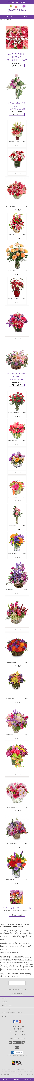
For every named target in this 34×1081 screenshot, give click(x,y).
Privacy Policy (5, 1074)
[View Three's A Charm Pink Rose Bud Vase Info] (17, 514)
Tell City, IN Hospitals (26, 1069)
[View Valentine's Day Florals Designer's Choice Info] (17, 37)
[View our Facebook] (14, 1022)
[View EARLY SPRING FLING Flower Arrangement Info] (17, 458)
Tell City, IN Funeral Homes (9, 1069)
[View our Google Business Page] (17, 1022)
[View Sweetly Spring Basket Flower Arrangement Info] (17, 828)
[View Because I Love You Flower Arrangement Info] (17, 288)
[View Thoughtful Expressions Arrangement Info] (17, 792)
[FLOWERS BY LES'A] (17, 12)
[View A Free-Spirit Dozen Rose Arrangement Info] (17, 255)
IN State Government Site (24, 1072)
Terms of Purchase (17, 1074)
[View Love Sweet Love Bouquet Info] (17, 430)
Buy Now (17, 65)
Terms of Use (29, 1074)
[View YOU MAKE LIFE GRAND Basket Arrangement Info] (17, 647)
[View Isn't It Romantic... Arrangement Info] (17, 189)
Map (18, 1079)
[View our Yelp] (20, 1022)
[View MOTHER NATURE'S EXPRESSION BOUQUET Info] (17, 680)
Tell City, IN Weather (8, 1072)
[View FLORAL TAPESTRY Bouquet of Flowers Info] (17, 864)
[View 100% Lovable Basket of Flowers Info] (17, 223)
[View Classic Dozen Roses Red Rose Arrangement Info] (17, 401)
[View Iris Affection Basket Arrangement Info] (17, 574)
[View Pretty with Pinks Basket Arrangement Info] (17, 357)
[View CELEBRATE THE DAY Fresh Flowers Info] (17, 542)
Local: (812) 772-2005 (17, 1034)
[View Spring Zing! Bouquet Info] (17, 755)
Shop (9, 16)
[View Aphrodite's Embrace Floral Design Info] (17, 131)
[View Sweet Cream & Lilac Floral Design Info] (17, 86)
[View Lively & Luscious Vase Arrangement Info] (17, 610)
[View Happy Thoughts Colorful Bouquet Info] (17, 486)
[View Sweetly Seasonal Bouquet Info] (17, 159)
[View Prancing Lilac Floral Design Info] (17, 719)
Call (6, 1079)
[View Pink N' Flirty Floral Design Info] (17, 320)
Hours (29, 1079)
